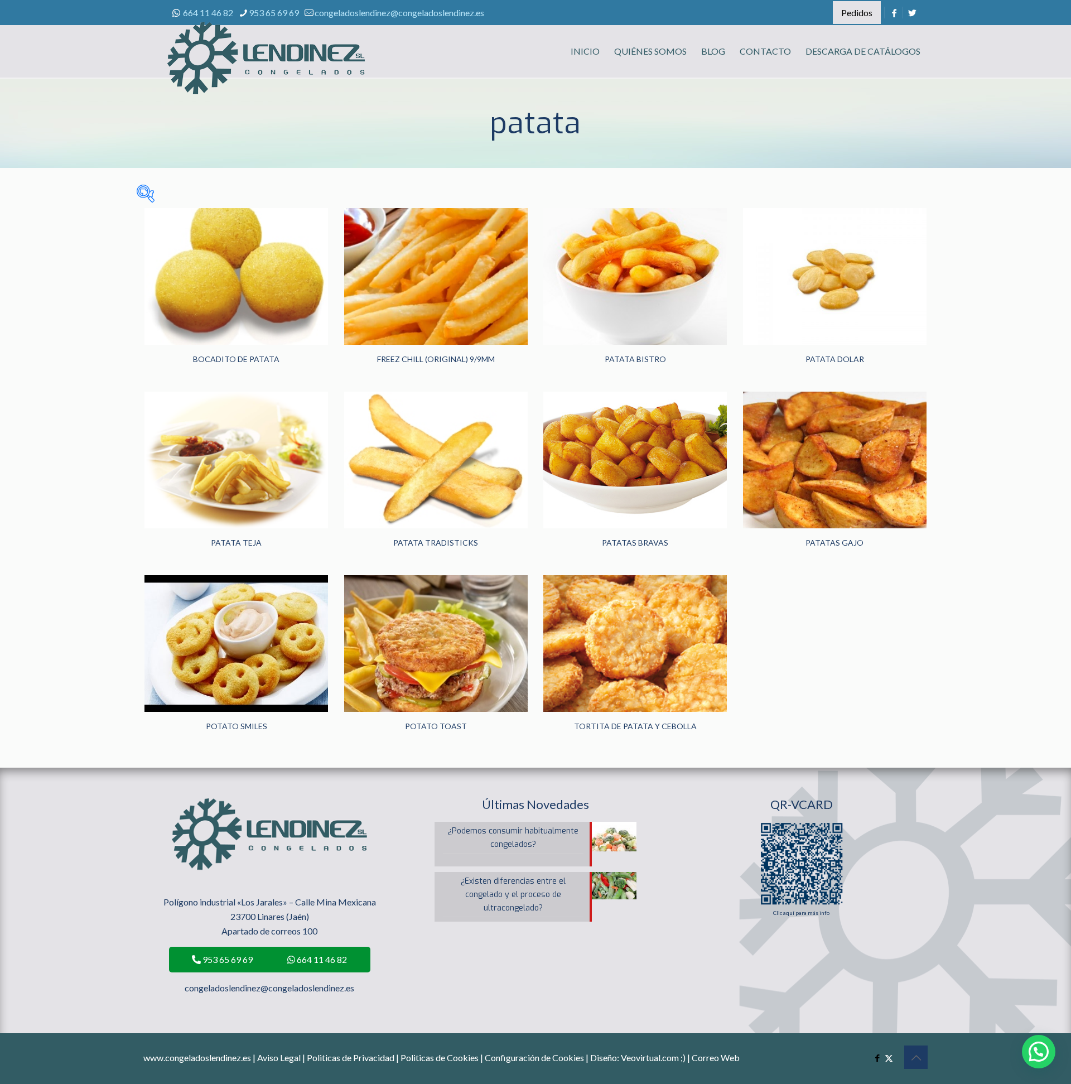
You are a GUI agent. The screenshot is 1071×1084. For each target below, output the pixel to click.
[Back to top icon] (916, 1057)
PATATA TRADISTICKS (435, 542)
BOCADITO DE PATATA (236, 359)
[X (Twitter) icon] (889, 1058)
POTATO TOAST (436, 726)
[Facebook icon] (877, 1058)
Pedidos (856, 12)
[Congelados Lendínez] (266, 70)
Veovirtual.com (651, 1057)
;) (683, 1057)
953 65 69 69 (274, 12)
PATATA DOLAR (834, 359)
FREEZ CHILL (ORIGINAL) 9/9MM (436, 359)
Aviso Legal (279, 1057)
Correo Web (716, 1057)
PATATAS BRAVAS (635, 542)
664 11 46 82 (208, 12)
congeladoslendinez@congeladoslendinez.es (399, 12)
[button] (1038, 1051)
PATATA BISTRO (635, 359)
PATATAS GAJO (834, 542)
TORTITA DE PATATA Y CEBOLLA (635, 726)
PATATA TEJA (236, 542)
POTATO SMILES (236, 726)
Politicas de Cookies (440, 1057)
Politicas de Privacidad (350, 1057)
